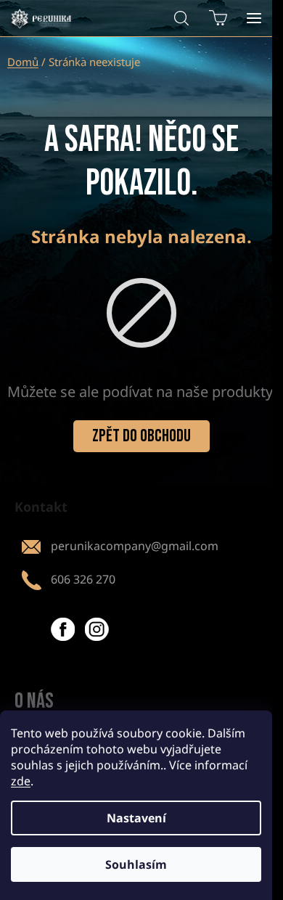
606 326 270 (83, 579)
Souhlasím (136, 864)
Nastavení (136, 818)
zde (20, 781)
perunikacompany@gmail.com (134, 546)
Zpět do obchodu (141, 435)
